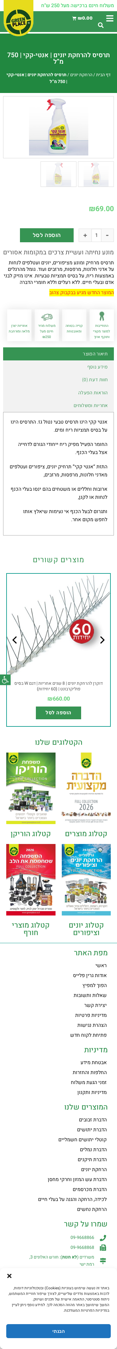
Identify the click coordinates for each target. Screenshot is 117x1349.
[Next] (15, 652)
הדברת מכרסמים (90, 1189)
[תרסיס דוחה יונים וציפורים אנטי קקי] (58, 125)
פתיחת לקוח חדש (88, 1035)
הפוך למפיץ (94, 985)
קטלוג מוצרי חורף (31, 929)
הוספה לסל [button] (58, 712)
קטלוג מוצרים (86, 833)
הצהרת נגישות (92, 1025)
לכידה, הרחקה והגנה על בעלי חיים (72, 1199)
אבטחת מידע (93, 1062)
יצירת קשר (95, 1005)
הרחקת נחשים (92, 1209)
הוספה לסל (47, 235)
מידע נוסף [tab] (97, 367)
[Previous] (101, 652)
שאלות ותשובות (90, 995)
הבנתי (58, 1331)
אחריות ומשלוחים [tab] (91, 405)
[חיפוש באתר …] (101, 25)
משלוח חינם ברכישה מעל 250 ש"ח (77, 5)
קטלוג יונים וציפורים (86, 929)
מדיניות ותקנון (92, 1092)
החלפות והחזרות (90, 1072)
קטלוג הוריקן (31, 833)
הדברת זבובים (93, 1120)
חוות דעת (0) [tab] (95, 379)
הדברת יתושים (92, 1129)
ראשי (101, 965)
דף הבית (103, 75)
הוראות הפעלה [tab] (93, 392)
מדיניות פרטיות (91, 1015)
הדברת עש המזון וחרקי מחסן (77, 1179)
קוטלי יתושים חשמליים (82, 1139)
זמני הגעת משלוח (89, 1082)
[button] (5, 679)
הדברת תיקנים (92, 1159)
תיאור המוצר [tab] (95, 353)
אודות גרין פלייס (90, 975)
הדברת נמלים (93, 1149)
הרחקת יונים (81, 75)
